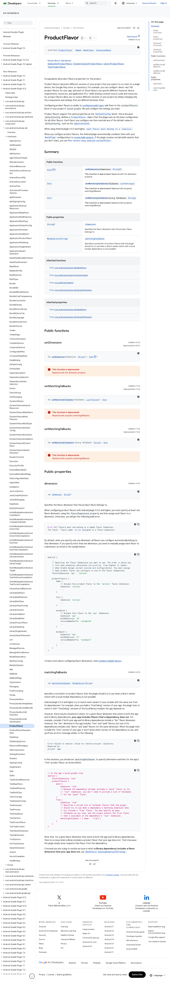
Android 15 (109, 935)
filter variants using (89, 140)
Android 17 (109, 926)
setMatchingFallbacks (96, 183)
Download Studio (133, 944)
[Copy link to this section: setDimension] (64, 342)
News (41, 943)
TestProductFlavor (57, 67)
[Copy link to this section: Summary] (61, 152)
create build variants (84, 137)
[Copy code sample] (138, 524)
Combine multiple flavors (109, 661)
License (51, 975)
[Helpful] (134, 28)
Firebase (96, 963)
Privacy (64, 943)
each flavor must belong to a (108, 129)
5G (62, 948)
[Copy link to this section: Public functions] (71, 331)
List (122, 183)
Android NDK (131, 949)
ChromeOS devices (91, 938)
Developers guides (134, 936)
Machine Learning (68, 931)
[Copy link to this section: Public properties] (73, 472)
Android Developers (52, 28)
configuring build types (93, 105)
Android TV (87, 946)
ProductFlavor (65, 50)
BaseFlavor (88, 50)
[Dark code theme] (138, 47)
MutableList (53, 238)
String (116, 169)
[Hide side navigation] (32, 976)
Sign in (163, 3)
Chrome (84, 963)
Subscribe (137, 974)
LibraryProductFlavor (113, 64)
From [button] (68, 268)
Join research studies (157, 941)
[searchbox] (18, 23)
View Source (132, 36)
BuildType (50, 137)
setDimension (92, 169)
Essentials (32, 3)
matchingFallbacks (94, 238)
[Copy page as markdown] (90, 38)
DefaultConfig (103, 114)
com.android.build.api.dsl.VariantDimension (73, 290)
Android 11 (109, 952)
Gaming (64, 926)
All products (136, 963)
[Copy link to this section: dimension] (60, 483)
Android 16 (109, 931)
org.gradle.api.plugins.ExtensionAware (71, 275)
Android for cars (89, 942)
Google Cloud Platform (116, 963)
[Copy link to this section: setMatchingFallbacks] (73, 386)
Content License (112, 875)
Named (78, 50)
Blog (41, 948)
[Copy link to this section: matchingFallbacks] (69, 672)
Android (42, 926)
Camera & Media (68, 939)
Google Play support (156, 937)
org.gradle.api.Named (63, 283)
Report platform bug (156, 926)
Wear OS (86, 933)
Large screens (88, 929)
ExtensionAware (103, 50)
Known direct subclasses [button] (86, 63)
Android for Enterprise (48, 931)
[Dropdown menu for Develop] (59, 3)
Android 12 (109, 948)
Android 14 (109, 939)
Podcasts (42, 952)
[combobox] (97, 3)
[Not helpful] (138, 28)
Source (42, 939)
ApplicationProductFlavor (60, 64)
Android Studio (149, 3)
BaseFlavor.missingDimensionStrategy (106, 852)
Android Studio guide (135, 932)
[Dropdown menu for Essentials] (41, 3)
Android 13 (109, 943)
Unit (49, 183)
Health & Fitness (67, 935)
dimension (90, 224)
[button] (17, 48)
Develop (52, 3)
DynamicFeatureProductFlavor (87, 64)
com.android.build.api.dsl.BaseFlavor (70, 268)
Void (49, 170)
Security (42, 935)
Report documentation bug (156, 932)
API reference (11, 13)
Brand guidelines (64, 975)
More (68, 3)
